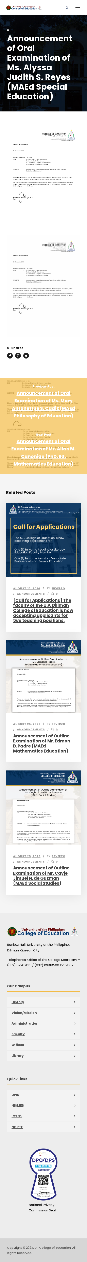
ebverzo (58, 588)
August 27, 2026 (26, 588)
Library (18, 1055)
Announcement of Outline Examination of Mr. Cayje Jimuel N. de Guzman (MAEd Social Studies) (41, 875)
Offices (18, 1045)
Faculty (18, 1034)
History (18, 1002)
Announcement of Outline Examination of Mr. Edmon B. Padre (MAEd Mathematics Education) (41, 743)
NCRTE (17, 1127)
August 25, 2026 (26, 724)
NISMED (18, 1105)
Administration (25, 1023)
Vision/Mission (24, 1012)
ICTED (17, 1116)
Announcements (31, 594)
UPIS (15, 1095)
